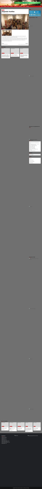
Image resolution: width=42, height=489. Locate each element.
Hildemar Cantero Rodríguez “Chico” (34, 192)
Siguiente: (23, 44)
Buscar (8, 6)
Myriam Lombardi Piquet (32, 191)
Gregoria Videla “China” (32, 189)
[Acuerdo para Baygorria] (15, 51)
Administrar (4, 6)
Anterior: (5, 44)
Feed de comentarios (32, 204)
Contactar (24, 6)
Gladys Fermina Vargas (32, 190)
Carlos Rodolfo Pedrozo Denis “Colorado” (34, 187)
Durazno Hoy (6, 2)
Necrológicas (20, 6)
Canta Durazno (16, 6)
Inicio (2, 6)
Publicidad (27, 6)
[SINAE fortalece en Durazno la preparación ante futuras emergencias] (24, 51)
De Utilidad (11, 6)
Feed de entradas (31, 203)
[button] (40, 6)
